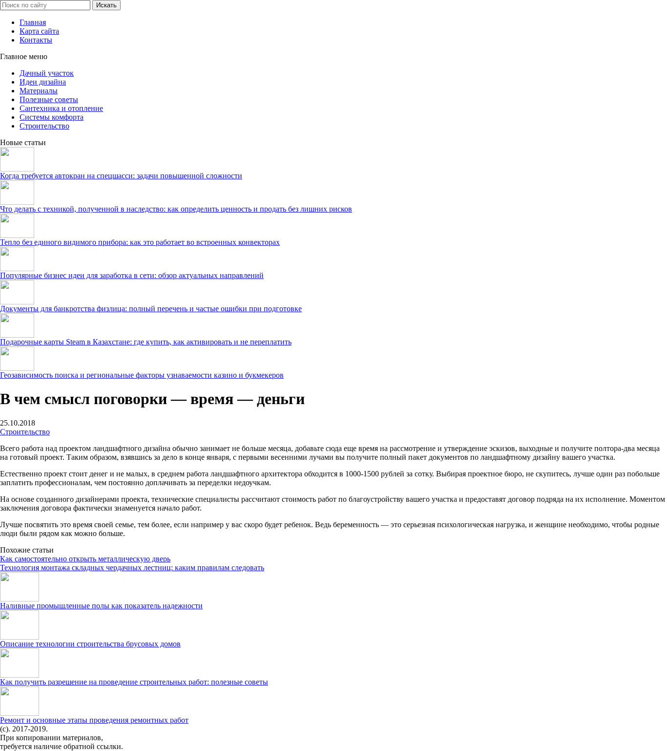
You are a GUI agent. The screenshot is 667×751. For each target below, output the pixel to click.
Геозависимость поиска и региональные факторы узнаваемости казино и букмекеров (142, 375)
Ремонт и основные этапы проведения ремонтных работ (94, 720)
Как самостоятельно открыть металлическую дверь (85, 559)
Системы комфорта (51, 117)
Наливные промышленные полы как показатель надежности (101, 605)
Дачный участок (47, 73)
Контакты (36, 40)
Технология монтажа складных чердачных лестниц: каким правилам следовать (132, 567)
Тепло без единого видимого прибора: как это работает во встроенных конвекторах (140, 242)
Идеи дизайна (43, 82)
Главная (33, 22)
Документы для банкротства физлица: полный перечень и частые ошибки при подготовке (151, 308)
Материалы (39, 90)
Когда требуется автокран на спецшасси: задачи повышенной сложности (121, 176)
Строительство (44, 126)
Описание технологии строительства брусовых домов (90, 644)
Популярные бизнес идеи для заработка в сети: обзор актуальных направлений (132, 275)
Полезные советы (49, 99)
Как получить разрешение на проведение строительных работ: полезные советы (134, 682)
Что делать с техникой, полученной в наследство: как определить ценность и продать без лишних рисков (176, 209)
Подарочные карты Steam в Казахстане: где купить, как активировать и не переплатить (146, 342)
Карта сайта (39, 31)
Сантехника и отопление (61, 108)
